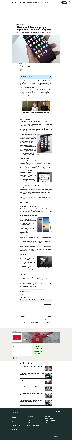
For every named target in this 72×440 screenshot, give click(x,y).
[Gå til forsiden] (14, 2)
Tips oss (58, 411)
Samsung (43, 289)
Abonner (64, 2)
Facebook (30, 418)
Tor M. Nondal (14, 421)
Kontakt (13, 432)
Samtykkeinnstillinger (49, 418)
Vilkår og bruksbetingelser (50, 420)
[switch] (50, 77)
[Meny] (68, 2)
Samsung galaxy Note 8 (24, 291)
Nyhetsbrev (47, 416)
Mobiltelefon (37, 289)
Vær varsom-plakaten (27, 425)
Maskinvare (32, 289)
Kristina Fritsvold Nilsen (16, 417)
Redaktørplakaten (36, 425)
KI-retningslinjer (48, 422)
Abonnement (14, 429)
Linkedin (29, 420)
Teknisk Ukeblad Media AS (20, 436)
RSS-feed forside (31, 416)
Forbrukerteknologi (20, 24)
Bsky (29, 422)
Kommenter (28, 66)
